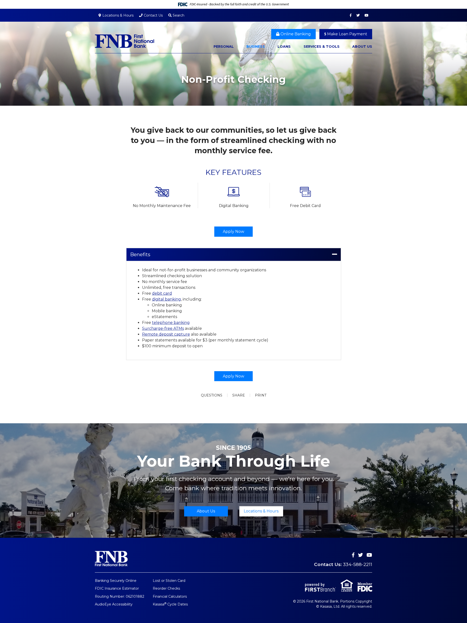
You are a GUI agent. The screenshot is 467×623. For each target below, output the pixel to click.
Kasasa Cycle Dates (170, 604)
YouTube (366, 15)
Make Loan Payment (346, 34)
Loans (284, 46)
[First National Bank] (124, 40)
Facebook (350, 15)
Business (255, 46)
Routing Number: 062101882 (119, 596)
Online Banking (295, 34)
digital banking (166, 299)
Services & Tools (322, 46)
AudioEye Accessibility (114, 604)
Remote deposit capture (166, 334)
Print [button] (260, 395)
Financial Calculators (170, 596)
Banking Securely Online (115, 580)
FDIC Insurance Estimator (117, 588)
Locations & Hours (118, 15)
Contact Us (153, 15)
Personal (224, 46)
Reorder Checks (166, 588)
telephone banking (171, 322)
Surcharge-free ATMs (163, 328)
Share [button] (238, 395)
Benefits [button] (140, 254)
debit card (162, 293)
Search (178, 15)
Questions (211, 395)
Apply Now (233, 231)
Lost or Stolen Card (169, 580)
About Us (362, 46)
